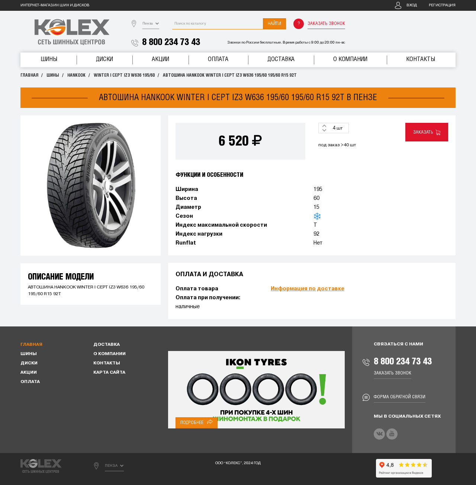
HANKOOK (76, 75)
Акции (160, 59)
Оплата (218, 59)
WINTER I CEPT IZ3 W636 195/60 (124, 75)
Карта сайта (109, 372)
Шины (49, 59)
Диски (104, 59)
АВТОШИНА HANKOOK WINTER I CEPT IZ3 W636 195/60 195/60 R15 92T (230, 75)
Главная (29, 75)
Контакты (420, 59)
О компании (350, 59)
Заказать (424, 132)
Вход (411, 5)
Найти (274, 24)
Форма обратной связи (399, 397)
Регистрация (442, 5)
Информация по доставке (307, 289)
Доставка (281, 59)
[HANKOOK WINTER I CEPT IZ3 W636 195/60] (90, 185)
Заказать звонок (326, 24)
